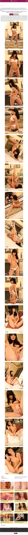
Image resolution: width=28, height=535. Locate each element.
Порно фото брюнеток (20, 478)
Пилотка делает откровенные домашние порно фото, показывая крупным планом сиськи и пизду (21, 501)
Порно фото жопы (17, 477)
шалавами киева (2, 9)
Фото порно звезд (25, 476)
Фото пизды (21, 477)
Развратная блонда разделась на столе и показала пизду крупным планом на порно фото (7, 490)
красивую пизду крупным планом (22, 15)
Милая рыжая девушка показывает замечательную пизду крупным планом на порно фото (7, 522)
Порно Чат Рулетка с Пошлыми (14, 527)
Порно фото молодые (19, 476)
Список (11, 14)
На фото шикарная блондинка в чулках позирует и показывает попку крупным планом (21, 522)
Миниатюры (16, 14)
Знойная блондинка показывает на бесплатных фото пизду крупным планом (6, 501)
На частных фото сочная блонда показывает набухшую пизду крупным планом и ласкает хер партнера (6, 512)
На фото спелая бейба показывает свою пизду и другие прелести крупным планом (20, 511)
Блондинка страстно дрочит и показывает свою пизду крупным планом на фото (20, 490)
